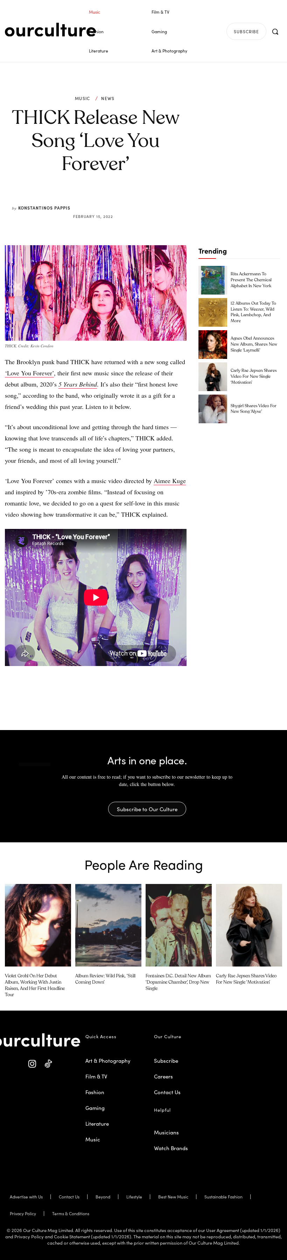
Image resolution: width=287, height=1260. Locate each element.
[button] (275, 31)
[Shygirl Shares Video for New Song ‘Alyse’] (212, 409)
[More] (148, 199)
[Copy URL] (132, 199)
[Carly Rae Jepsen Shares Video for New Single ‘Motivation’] (212, 376)
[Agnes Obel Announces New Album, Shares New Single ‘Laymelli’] (212, 344)
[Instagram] (32, 1064)
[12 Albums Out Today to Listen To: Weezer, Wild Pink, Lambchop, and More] (212, 312)
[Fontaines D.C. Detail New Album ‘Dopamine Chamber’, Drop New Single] (179, 925)
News (107, 98)
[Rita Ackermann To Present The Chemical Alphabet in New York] (212, 280)
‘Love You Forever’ (29, 373)
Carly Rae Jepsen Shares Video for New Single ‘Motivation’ (254, 377)
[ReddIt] (116, 199)
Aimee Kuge (170, 480)
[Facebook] (84, 199)
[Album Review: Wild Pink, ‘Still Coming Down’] (108, 925)
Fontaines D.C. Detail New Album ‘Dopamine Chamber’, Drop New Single (178, 982)
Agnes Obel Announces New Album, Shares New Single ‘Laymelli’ (254, 345)
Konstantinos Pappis (44, 208)
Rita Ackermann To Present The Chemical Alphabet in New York (251, 280)
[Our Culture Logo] (50, 30)
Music (82, 98)
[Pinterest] (100, 199)
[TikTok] (48, 1064)
